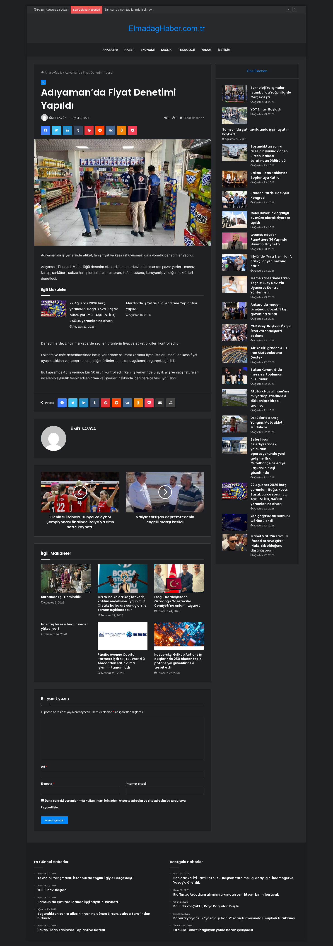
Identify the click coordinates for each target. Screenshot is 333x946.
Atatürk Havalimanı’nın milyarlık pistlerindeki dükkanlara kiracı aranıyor (270, 398)
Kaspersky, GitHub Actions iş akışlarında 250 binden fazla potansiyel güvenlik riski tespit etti (178, 661)
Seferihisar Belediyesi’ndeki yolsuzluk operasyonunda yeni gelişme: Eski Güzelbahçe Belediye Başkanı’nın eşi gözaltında (268, 456)
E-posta (48, 783)
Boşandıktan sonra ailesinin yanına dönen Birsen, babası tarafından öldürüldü (269, 153)
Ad (44, 766)
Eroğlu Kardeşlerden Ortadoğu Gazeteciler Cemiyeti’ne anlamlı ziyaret (177, 601)
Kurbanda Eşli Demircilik (61, 597)
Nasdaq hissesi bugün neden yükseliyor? (65, 626)
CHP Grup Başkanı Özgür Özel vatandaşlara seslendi (271, 331)
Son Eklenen (257, 71)
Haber (129, 50)
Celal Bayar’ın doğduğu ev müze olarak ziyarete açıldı (270, 218)
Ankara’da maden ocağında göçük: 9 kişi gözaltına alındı (269, 309)
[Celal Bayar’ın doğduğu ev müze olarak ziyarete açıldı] (234, 219)
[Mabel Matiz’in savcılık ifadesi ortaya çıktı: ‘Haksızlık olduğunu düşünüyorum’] (234, 542)
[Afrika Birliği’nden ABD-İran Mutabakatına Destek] (234, 354)
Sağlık (166, 50)
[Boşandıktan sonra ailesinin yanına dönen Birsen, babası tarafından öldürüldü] (234, 152)
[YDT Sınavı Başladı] (234, 115)
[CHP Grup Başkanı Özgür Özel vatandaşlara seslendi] (234, 332)
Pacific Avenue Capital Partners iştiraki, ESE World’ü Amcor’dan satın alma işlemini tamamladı (121, 661)
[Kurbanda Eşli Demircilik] (66, 578)
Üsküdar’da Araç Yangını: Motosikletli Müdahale (267, 422)
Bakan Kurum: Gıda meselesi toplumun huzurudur (266, 374)
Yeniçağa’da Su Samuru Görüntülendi (270, 518)
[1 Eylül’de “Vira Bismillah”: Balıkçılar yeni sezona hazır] (234, 262)
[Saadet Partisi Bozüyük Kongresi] (234, 199)
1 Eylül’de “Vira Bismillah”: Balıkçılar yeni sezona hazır (271, 261)
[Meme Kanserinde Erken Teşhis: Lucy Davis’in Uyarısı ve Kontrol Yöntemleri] (234, 284)
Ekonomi (148, 50)
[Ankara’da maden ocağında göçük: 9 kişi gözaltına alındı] (234, 310)
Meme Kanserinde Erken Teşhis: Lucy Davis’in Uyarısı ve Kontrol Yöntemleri (270, 285)
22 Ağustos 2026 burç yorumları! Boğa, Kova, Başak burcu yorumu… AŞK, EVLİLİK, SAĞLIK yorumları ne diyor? (269, 494)
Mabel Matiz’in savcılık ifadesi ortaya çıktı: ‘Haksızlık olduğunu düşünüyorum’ (269, 543)
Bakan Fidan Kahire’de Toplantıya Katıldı (269, 175)
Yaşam (206, 50)
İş (61, 72)
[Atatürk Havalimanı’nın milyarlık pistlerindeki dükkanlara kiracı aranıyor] (234, 397)
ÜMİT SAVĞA (58, 118)
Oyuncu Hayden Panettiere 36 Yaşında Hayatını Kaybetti (269, 239)
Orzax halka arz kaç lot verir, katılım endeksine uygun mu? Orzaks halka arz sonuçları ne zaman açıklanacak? (122, 603)
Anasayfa (110, 50)
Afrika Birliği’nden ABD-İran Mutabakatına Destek (270, 353)
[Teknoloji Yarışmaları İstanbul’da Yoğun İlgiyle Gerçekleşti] (234, 93)
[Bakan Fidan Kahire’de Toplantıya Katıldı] (234, 179)
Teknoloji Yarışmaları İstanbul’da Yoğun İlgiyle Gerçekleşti (271, 92)
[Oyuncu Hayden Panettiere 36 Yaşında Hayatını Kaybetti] (234, 240)
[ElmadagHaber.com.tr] (166, 28)
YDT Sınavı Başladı (266, 109)
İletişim (224, 50)
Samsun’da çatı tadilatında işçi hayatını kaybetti (137, 9)
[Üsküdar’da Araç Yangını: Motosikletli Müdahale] (234, 423)
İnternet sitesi (136, 783)
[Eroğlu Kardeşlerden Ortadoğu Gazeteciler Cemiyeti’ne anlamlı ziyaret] (179, 578)
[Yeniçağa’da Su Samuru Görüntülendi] (234, 522)
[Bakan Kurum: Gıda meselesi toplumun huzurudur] (234, 375)
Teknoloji (186, 50)
